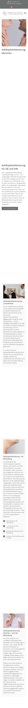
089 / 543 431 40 (14, 2)
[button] (14, 521)
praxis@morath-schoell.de (14, 3)
